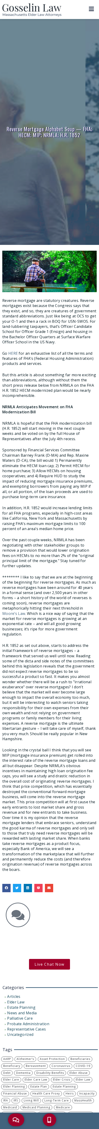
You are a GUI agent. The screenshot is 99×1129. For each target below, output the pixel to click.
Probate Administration (28, 1023)
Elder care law (36, 1080)
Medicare (63, 1107)
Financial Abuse (15, 1093)
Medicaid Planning (36, 1107)
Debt (7, 1073)
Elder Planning (14, 1086)
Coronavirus (61, 1066)
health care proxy (46, 1093)
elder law (83, 1080)
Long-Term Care (56, 1100)
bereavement (36, 1066)
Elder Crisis (61, 1080)
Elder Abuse (79, 1073)
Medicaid (10, 1107)
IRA (5, 1100)
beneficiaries (80, 1059)
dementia (23, 1073)
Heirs (70, 1093)
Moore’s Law (13, 613)
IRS (16, 1100)
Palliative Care (20, 1018)
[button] (6, 888)
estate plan (38, 1086)
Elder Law (15, 1002)
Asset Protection (52, 1059)
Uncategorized (20, 1034)
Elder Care (11, 1080)
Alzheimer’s (25, 1059)
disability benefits (50, 1073)
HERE (13, 353)
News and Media (22, 1012)
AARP (7, 1059)
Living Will (31, 1100)
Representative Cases (26, 1029)
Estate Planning (21, 1007)
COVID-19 (83, 1066)
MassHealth (83, 1100)
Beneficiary (11, 1066)
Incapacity (87, 1093)
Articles (13, 996)
